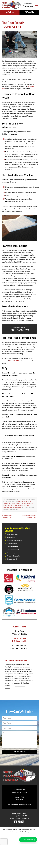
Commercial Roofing (24, 501)
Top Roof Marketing (23, 832)
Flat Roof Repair (26, 503)
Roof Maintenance (15, 507)
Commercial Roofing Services (11, 503)
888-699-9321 (14, 361)
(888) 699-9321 (19, 330)
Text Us (30, 12)
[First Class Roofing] (11, 5)
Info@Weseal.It (19, 641)
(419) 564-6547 (21, 816)
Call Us (11, 12)
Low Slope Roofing (20, 505)
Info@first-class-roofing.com (19, 818)
